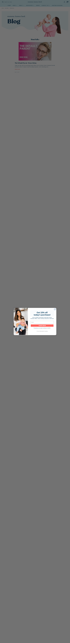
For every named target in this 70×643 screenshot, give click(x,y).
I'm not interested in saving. (42, 331)
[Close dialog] (55, 309)
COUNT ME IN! (42, 325)
